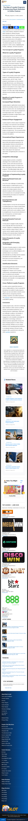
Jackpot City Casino (6, 770)
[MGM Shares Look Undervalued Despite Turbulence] (14, 412)
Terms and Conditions (7, 696)
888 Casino (4, 764)
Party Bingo (4, 798)
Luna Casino (5, 775)
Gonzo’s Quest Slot (6, 735)
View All (21, 481)
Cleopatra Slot (5, 730)
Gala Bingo (4, 794)
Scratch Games (5, 698)
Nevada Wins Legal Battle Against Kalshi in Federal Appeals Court (13, 467)
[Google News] (5, 27)
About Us (4, 714)
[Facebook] (16, 27)
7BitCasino (4, 756)
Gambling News (6, 5)
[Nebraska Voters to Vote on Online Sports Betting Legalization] (14, 435)
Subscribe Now (8, 687)
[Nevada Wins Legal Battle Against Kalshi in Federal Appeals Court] (14, 458)
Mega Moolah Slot (6, 739)
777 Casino (4, 760)
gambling (8, 332)
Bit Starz (4, 752)
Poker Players (5, 702)
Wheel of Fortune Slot (7, 745)
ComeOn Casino (5, 766)
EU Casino (4, 768)
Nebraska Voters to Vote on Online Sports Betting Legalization (13, 445)
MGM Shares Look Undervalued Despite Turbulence (12, 422)
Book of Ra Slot (5, 737)
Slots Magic (4, 754)
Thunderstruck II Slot (6, 732)
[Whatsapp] (21, 27)
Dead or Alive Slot (6, 743)
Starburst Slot (5, 741)
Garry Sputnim (13, 19)
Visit (7, 517)
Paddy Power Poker (6, 783)
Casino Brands (5, 704)
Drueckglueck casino (6, 758)
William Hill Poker (6, 781)
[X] (10, 27)
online (4, 31)
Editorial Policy (5, 717)
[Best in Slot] (4, 2)
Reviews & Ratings (6, 709)
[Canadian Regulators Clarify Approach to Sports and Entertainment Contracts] (14, 390)
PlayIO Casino (5, 772)
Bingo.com (4, 800)
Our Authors (4, 713)
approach (7, 297)
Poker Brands (5, 706)
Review (4, 517)
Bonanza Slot (5, 726)
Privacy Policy (5, 720)
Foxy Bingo (4, 796)
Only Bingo (4, 792)
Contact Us (4, 711)
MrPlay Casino (5, 762)
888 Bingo (4, 790)
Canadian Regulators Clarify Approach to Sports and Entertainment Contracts (14, 399)
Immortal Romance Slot (7, 728)
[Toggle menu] (24, 2)
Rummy (3, 700)
